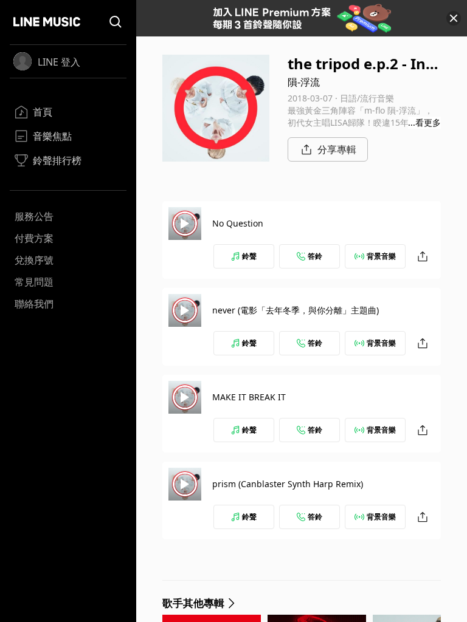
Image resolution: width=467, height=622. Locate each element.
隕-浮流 (304, 82)
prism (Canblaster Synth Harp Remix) (287, 484)
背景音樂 (381, 256)
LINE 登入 (59, 62)
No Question (237, 223)
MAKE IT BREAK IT (249, 397)
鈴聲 (249, 256)
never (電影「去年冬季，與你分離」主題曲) (295, 310)
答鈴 (315, 256)
